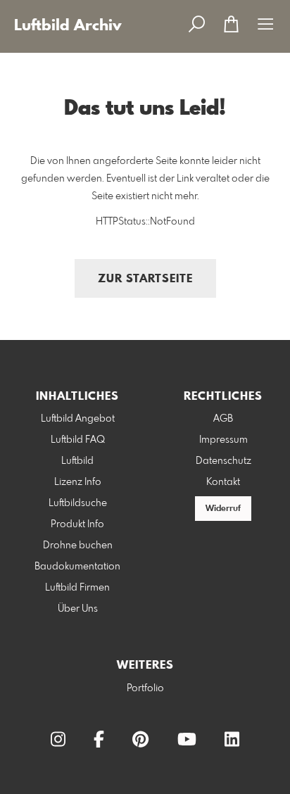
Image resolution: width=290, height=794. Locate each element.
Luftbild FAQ (78, 440)
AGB (223, 419)
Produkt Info (77, 524)
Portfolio (145, 688)
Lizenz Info (77, 482)
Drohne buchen (78, 545)
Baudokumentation (77, 567)
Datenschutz (223, 461)
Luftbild (77, 461)
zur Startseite (145, 279)
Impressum (223, 440)
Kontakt (223, 482)
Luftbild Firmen (77, 588)
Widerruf (223, 509)
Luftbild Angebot (78, 419)
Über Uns (78, 609)
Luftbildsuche (78, 503)
